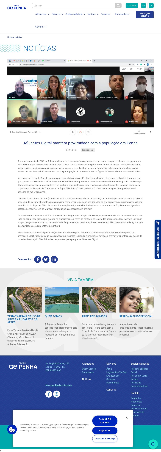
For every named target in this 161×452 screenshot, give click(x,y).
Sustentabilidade (140, 363)
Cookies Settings (105, 438)
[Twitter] (46, 259)
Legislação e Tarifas (116, 372)
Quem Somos (89, 369)
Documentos (112, 382)
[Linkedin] (54, 259)
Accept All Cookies (105, 421)
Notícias (18, 37)
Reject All (105, 430)
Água (109, 369)
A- (151, 5)
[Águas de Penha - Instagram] (56, 394)
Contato (135, 393)
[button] (12, 429)
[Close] (126, 417)
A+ (143, 5)
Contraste (132, 5)
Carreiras (105, 14)
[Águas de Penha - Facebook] (48, 394)
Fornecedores (122, 14)
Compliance (88, 372)
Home (10, 37)
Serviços (111, 363)
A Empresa (88, 363)
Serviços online (144, 14)
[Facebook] (37, 259)
